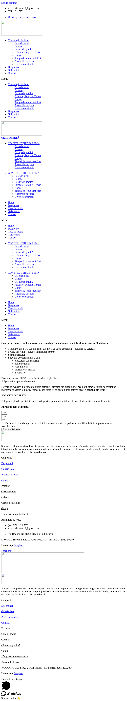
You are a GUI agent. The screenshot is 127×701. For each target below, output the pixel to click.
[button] (63, 78)
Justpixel (18, 545)
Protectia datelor (9, 474)
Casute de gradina (24, 49)
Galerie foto (14, 70)
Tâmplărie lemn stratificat (28, 161)
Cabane (18, 46)
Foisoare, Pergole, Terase (28, 52)
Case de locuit (22, 43)
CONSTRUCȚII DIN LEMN (24, 143)
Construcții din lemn (18, 40)
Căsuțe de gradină (24, 152)
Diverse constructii (24, 64)
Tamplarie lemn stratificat (28, 58)
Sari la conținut (9, 2)
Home (11, 202)
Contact (12, 73)
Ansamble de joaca (24, 61)
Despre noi (13, 67)
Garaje (18, 55)
